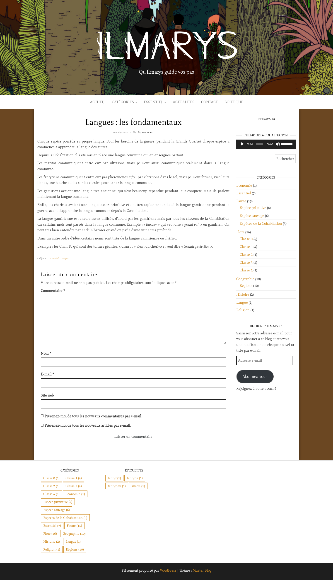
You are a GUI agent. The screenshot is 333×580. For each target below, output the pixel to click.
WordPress (168, 570)
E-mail (47, 374)
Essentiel (154, 102)
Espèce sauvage (252, 215)
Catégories (123, 102)
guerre (138, 486)
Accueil (97, 102)
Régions (246, 285)
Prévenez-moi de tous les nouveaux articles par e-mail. (88, 425)
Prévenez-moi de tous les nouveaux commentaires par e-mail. (93, 416)
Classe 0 (246, 239)
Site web (47, 395)
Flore (240, 232)
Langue (64, 258)
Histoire (242, 294)
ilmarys (147, 132)
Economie (244, 185)
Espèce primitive (253, 207)
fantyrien (117, 486)
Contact (209, 102)
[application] (266, 144)
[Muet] (277, 144)
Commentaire (53, 290)
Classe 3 (246, 262)
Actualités (183, 102)
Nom (46, 353)
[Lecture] (242, 144)
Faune (241, 201)
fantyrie (135, 478)
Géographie (245, 279)
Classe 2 (246, 254)
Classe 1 (246, 246)
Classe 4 (246, 270)
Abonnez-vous (254, 376)
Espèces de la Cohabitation (261, 223)
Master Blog (202, 570)
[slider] (287, 144)
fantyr (114, 478)
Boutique (233, 102)
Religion (243, 310)
